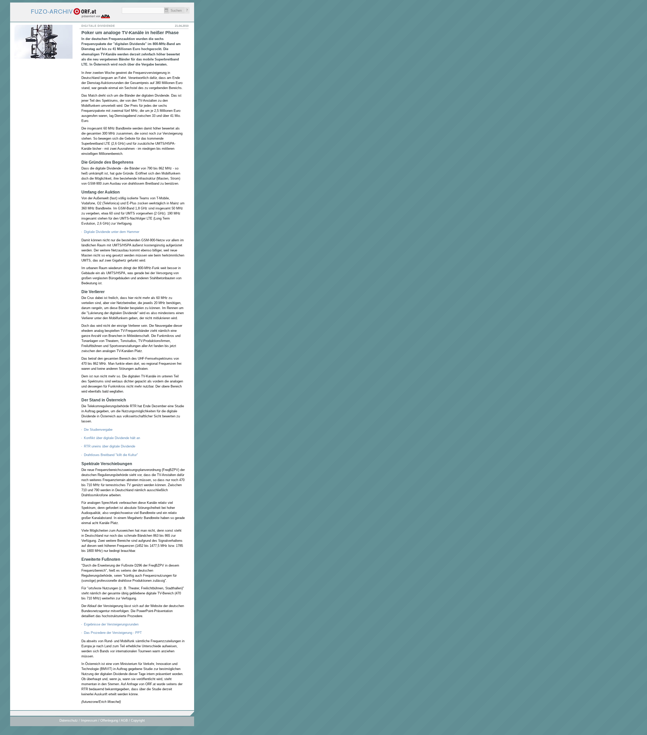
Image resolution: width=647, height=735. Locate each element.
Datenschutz (68, 720)
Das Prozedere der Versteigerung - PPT (113, 633)
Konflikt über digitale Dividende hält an (112, 438)
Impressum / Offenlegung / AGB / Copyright (113, 720)
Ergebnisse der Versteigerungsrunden (111, 624)
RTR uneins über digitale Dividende (109, 446)
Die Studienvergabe (98, 429)
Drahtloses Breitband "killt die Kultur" (111, 455)
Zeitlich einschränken (166, 10)
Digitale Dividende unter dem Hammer (111, 232)
